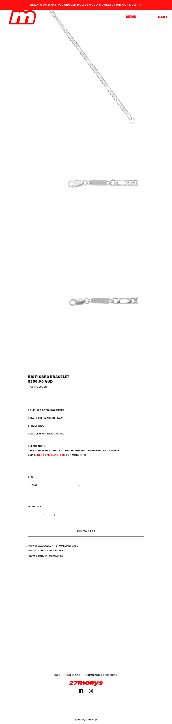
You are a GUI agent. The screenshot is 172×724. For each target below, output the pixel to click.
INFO (57, 675)
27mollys (92, 719)
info (40, 455)
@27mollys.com (54, 455)
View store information (45, 556)
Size (31, 477)
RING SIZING (73, 675)
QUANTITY (34, 506)
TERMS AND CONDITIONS (101, 675)
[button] (132, 17)
